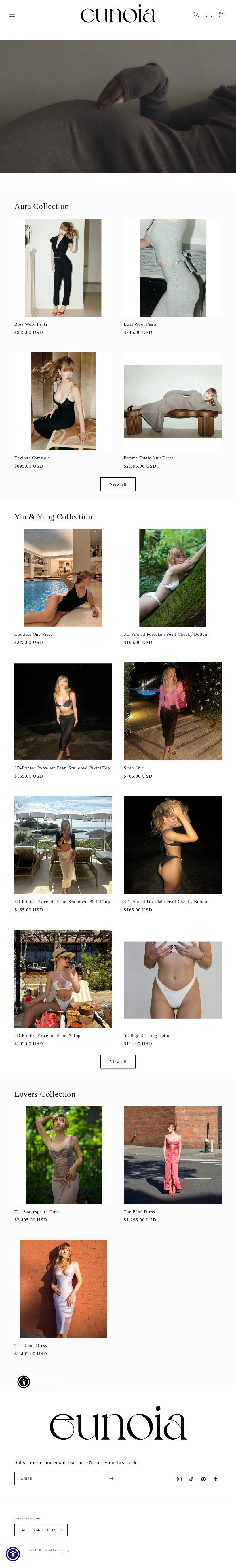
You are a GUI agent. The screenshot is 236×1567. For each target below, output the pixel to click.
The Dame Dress (30, 1345)
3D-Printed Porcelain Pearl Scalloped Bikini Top (62, 768)
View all (118, 484)
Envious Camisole (32, 458)
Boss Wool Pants (30, 324)
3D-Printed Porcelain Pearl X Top (47, 1035)
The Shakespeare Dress (37, 1211)
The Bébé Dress (139, 1211)
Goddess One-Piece (33, 634)
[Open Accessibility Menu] (13, 1554)
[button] (12, 14)
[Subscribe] (111, 1478)
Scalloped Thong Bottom (148, 1035)
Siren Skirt (134, 768)
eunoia (33, 1550)
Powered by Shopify (54, 1550)
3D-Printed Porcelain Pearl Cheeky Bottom (166, 634)
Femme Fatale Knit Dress (149, 458)
